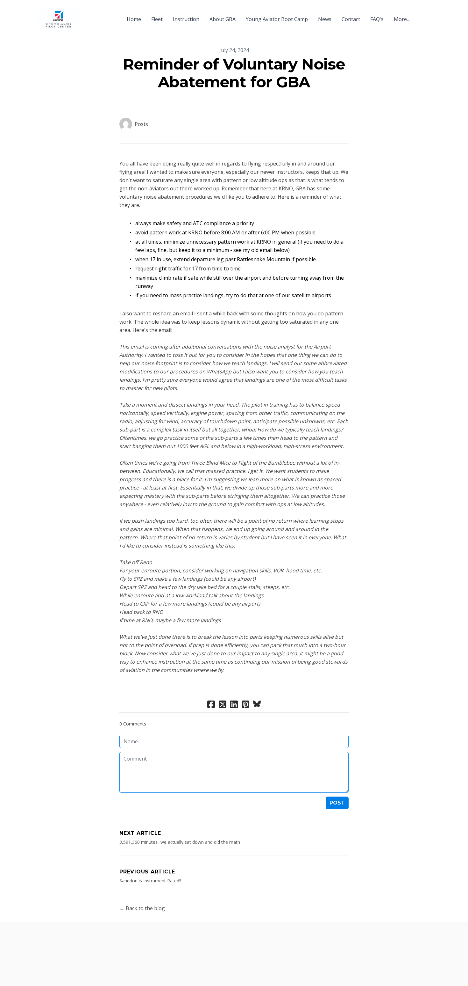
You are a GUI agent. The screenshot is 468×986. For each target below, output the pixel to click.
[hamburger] (86, 15)
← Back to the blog (142, 908)
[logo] (58, 19)
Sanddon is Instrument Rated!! (150, 881)
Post (337, 803)
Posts (141, 124)
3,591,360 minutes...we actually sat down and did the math (179, 842)
